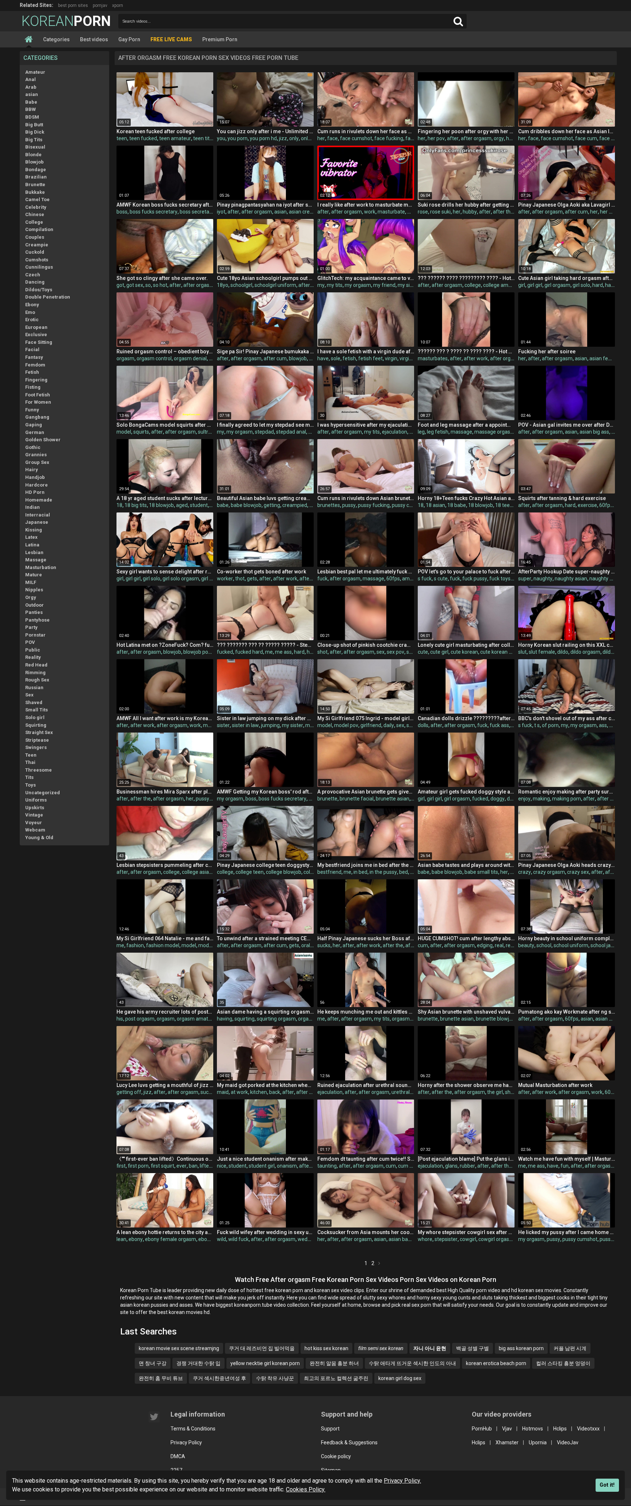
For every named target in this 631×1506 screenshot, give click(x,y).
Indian (32, 507)
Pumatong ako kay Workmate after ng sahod (566, 1012)
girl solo (581, 285)
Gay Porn (129, 39)
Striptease (37, 740)
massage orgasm (494, 432)
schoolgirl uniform (275, 285)
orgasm (125, 358)
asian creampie (306, 212)
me (269, 652)
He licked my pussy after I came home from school (566, 1232)
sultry (204, 432)
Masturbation (40, 567)
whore (425, 1239)
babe (223, 505)
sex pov (395, 652)
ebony (136, 1239)
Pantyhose (37, 620)
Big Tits (33, 139)
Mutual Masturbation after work (555, 1085)
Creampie (36, 244)
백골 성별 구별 (472, 1348)
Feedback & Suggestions (349, 1442)
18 (119, 505)
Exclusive (36, 334)
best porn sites (73, 5)
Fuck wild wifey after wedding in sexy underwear (265, 1232)
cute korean (464, 652)
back (274, 1092)
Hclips (560, 1429)
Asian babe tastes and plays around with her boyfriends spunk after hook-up (466, 865)
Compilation (39, 229)
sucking (209, 1092)
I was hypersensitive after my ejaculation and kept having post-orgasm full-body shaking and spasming (365, 425)
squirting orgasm (276, 1019)
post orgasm (139, 1019)
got (120, 285)
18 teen (504, 505)
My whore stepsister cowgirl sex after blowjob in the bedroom (466, 1232)
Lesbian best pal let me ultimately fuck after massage (365, 572)
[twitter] (154, 1416)
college (472, 285)
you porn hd (263, 138)
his (119, 1019)
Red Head (36, 665)
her (321, 138)
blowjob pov (197, 652)
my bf (210, 725)
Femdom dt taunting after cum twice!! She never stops (365, 1159)
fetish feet (370, 358)
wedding (307, 1239)
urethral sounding (411, 1092)
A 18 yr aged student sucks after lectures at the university (164, 498)
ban (193, 1166)
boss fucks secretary (153, 212)
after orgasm (476, 138)
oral (305, 945)
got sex (134, 285)
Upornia (538, 1442)
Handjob (35, 477)
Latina (32, 545)
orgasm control (154, 358)
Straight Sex (39, 732)
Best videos (94, 39)
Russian (34, 687)
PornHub (482, 1429)
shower (513, 1092)
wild (221, 1239)
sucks (323, 945)
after (453, 138)
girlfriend (370, 725)
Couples (34, 237)
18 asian (435, 505)
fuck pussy (474, 578)
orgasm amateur (196, 1019)
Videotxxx (588, 1429)
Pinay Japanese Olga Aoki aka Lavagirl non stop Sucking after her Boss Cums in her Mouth (566, 205)
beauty (526, 945)
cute (423, 652)
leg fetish (437, 432)
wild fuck (238, 1239)
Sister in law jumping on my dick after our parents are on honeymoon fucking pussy (265, 718)
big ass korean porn (521, 1348)
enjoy (524, 799)
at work (239, 1092)
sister (223, 725)
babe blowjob (246, 505)
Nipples (34, 589)
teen (121, 138)
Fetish (32, 372)
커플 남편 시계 (570, 1348)
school (543, 945)
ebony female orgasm (170, 1239)
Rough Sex (37, 680)
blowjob (298, 358)
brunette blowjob (495, 1019)
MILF (30, 582)
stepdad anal (291, 432)
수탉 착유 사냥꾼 (275, 1378)
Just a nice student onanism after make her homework (265, 1159)
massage (461, 432)
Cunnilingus (39, 267)
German (34, 432)
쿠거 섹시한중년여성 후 (219, 1378)
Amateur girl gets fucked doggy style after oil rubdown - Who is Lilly (466, 792)
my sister (292, 725)
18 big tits (136, 505)
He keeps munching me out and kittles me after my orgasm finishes (365, 1012)
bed (403, 872)
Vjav (507, 1429)
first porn (138, 1166)
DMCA (178, 1456)
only (294, 138)
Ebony (32, 304)
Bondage (35, 169)
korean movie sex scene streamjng (179, 1348)
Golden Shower (43, 439)
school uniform (571, 945)
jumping (270, 725)
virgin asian (412, 358)
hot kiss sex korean (326, 1348)
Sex (29, 695)
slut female (542, 652)
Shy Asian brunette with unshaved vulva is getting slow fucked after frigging (466, 1012)
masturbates (433, 358)
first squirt (162, 1166)
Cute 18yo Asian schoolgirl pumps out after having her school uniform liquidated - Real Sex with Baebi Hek (265, 278)
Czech (32, 274)
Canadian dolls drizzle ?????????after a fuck (466, 718)
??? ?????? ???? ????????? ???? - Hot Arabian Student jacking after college (466, 278)
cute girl (439, 652)
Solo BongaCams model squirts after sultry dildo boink (164, 425)
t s (537, 725)
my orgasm (358, 285)
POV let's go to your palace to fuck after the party (466, 572)
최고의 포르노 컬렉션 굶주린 (336, 1378)
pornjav (100, 5)
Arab (31, 87)
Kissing (33, 530)
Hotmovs (532, 1429)
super (524, 578)
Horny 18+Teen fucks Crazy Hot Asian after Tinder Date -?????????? (466, 498)
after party (609, 799)
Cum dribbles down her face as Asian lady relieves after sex (566, 131)
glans (451, 1166)
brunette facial (357, 799)
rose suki (440, 212)
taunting (327, 1166)
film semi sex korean (381, 1348)
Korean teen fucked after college (155, 131)
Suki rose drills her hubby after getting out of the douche (466, 205)
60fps (606, 505)
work (369, 212)
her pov (436, 138)
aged (182, 505)
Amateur (35, 72)
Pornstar (35, 635)
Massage (35, 559)
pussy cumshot (409, 505)
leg (421, 432)
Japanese (36, 522)
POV (30, 642)
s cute (441, 578)
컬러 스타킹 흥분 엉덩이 (563, 1363)
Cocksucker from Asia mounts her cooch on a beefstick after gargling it (365, 1232)
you (221, 138)
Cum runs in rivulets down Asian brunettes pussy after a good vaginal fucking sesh (365, 498)
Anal (30, 79)
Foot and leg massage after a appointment (466, 425)
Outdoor (34, 605)
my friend (384, 285)
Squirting (35, 725)
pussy (349, 505)
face (332, 138)
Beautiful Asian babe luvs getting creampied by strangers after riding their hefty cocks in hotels (265, 498)
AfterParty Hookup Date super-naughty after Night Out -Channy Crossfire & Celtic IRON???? (566, 572)
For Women (38, 402)
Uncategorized (42, 792)
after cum (576, 212)
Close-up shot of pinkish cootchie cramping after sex (365, 645)
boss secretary (197, 212)
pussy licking (614, 1239)
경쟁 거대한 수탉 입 (198, 1363)
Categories (56, 39)
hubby (470, 212)
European (36, 327)
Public (32, 650)
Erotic (32, 319)
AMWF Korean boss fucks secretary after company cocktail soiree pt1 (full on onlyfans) (164, 205)
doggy (497, 799)
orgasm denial (190, 358)
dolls (423, 725)
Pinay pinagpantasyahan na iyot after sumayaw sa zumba (265, 205)
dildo (562, 652)
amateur (412, 578)
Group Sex (37, 462)
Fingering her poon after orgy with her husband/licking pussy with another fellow (466, 131)
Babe (31, 102)
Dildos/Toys (38, 289)
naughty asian (571, 578)
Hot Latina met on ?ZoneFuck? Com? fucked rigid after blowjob (164, 645)
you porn (237, 138)
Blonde (33, 154)
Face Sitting (38, 342)
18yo (222, 285)
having (224, 1019)
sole (335, 358)
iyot (221, 212)
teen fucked (143, 138)
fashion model (162, 945)
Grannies (36, 454)
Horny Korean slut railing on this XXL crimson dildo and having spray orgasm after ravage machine (566, 645)
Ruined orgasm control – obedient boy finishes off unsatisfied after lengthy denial (164, 351)
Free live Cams (171, 39)
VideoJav (567, 1442)
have (323, 358)
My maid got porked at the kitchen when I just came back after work (265, 1085)
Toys (30, 785)
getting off (128, 1092)
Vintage (34, 815)
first (121, 1166)
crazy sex (578, 872)
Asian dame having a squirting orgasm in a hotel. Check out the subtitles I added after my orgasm (265, 1012)
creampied (294, 505)
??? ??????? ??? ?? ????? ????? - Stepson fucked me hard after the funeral (265, 645)
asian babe (401, 1239)
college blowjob (283, 872)
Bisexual (35, 147)
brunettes (328, 505)
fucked (225, 652)
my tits (335, 285)
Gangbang (37, 417)
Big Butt (34, 124)
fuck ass (499, 725)
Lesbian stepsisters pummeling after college (164, 865)
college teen (250, 872)
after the (503, 212)
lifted (206, 1166)
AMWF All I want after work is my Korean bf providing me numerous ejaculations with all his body (164, 718)
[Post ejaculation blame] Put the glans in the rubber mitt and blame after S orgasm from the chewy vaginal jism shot (466, 1159)
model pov (346, 725)
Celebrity (35, 207)
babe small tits (481, 872)
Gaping (33, 424)
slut (522, 652)
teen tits (202, 138)
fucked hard (249, 652)
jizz (283, 138)
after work (476, 358)
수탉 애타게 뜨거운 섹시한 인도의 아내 (412, 1363)
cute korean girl (498, 652)
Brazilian (36, 177)
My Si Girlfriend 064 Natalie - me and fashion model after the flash (164, 938)
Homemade (38, 500)
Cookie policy (336, 1456)
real (499, 945)
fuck (322, 578)
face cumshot (356, 138)
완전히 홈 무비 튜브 (161, 1378)
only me (310, 138)
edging (485, 945)
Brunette (35, 184)
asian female (604, 358)
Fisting (33, 387)
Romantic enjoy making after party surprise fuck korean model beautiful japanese (566, 792)
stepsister (446, 1239)
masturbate (391, 212)
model (123, 432)
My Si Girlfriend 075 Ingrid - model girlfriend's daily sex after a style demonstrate (365, 718)
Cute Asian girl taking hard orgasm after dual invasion (566, 278)
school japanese (609, 945)
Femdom (35, 365)
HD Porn (35, 492)
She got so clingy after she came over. (162, 278)
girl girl (534, 285)
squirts (141, 432)
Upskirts (34, 807)
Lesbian (34, 552)
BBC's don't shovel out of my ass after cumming (566, 718)
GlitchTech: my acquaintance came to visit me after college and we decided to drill (365, 278)
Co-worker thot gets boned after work (261, 572)
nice (221, 1166)
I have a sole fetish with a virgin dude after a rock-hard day (365, 351)
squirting (244, 1019)
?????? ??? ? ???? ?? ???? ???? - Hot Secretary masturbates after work (466, 351)
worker (225, 578)
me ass (283, 652)
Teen (31, 755)
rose (423, 212)
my (321, 285)
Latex (31, 537)
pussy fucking (374, 505)
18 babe (456, 505)
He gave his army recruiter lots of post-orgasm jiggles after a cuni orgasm (164, 1012)
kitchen (258, 1092)
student (199, 505)
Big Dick (34, 132)
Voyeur (33, 822)
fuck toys (499, 578)
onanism (287, 1166)
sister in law (245, 725)
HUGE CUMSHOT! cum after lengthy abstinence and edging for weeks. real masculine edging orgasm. (466, 938)
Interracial (37, 515)
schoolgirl (241, 285)
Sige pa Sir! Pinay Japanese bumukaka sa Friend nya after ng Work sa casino (265, 351)
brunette (327, 799)
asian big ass (594, 432)
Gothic (33, 447)
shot (322, 652)
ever (181, 1166)
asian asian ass (612, 1019)
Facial (32, 349)
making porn (566, 799)
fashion (135, 945)
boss (121, 212)
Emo (30, 312)
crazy (524, 872)
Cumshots (36, 259)
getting (272, 505)
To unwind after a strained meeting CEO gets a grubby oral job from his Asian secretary (265, 938)
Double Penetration (47, 297)
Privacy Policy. (402, 1480)
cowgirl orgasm (496, 1239)
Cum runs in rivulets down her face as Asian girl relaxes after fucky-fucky (365, 131)
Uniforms (36, 800)
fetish (349, 358)
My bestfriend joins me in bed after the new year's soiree (365, 865)
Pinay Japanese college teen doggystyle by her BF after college (265, 865)
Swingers (36, 747)
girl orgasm (557, 285)
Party (31, 627)
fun (565, 1166)
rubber (467, 1166)
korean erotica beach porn (496, 1363)
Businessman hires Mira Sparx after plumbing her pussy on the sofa (164, 792)
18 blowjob (161, 505)
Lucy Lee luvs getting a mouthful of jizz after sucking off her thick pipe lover (164, 1085)
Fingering (36, 380)
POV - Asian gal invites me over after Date (566, 425)
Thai (30, 762)
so (148, 285)
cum (423, 945)
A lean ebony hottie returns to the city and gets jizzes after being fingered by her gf (164, 1232)
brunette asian (392, 799)
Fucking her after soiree (546, 351)
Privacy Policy (186, 1442)
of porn (550, 725)
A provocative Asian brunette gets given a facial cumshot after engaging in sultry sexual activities (365, 792)
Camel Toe (37, 199)
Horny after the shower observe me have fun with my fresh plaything (466, 1085)
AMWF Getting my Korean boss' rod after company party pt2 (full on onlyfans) (265, 792)
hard (597, 285)
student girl (262, 1166)
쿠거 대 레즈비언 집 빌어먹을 (262, 1348)
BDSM (32, 117)
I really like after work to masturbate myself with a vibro (365, 205)
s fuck (425, 578)
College (34, 222)
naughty (543, 578)
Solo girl (35, 717)
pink (313, 432)
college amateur (502, 285)
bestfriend (329, 872)
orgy (499, 138)
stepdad (264, 432)
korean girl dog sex (399, 1378)
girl (521, 285)
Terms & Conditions (193, 1429)
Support (330, 1429)
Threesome (38, 770)
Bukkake (35, 192)
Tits (29, 777)
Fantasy (34, 357)
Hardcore (36, 485)
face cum (586, 138)
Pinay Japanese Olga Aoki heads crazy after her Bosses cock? (566, 865)
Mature (33, 574)
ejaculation (394, 432)
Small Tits (36, 709)
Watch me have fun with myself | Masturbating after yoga (566, 1159)
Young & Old (39, 837)
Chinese (34, 214)
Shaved (33, 702)
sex (380, 652)
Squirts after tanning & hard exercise (562, 498)
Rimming (35, 672)
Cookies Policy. (305, 1489)
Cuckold (34, 252)
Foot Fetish (37, 394)
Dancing (35, 282)
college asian (197, 872)
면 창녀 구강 (153, 1363)
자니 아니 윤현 (429, 1348)
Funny (32, 409)
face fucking (388, 138)
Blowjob (34, 162)
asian (31, 94)
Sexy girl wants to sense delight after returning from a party (164, 572)
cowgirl (468, 1239)
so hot (160, 285)
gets (252, 578)
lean (121, 1239)
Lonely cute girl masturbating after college (466, 645)
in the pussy (383, 872)
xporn (117, 5)
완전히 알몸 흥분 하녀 (334, 1363)
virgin (391, 358)
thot (240, 578)
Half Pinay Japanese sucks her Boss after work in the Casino (365, 938)
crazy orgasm (549, 872)
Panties (34, 612)
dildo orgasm (585, 652)
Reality (33, 657)
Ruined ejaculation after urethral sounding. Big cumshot (365, 1085)
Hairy (31, 469)
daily (388, 725)
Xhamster (507, 1442)
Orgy (30, 597)
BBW (30, 109)
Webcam (35, 830)
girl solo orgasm (180, 578)
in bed (360, 872)
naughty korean (607, 578)
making (541, 799)
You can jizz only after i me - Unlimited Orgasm (265, 131)
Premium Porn (219, 39)
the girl (495, 1092)
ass (603, 725)
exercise (587, 505)
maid (223, 1092)
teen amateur (175, 138)
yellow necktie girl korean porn (265, 1363)
